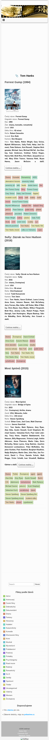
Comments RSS (23, 733)
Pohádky (9, 656)
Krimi (8, 639)
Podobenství (11, 649)
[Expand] (3, 20)
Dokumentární (11, 610)
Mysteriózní (10, 646)
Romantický (10, 670)
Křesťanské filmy (12, 635)
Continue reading (13, 168)
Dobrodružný (11, 607)
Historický (10, 621)
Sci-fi (8, 674)
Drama (8, 614)
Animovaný (10, 600)
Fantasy (9, 617)
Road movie (10, 663)
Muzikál (9, 642)
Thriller (8, 685)
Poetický (9, 653)
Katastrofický (11, 628)
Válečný (9, 692)
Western (9, 695)
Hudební (9, 624)
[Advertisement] (24, 47)
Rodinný (9, 667)
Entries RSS (23, 731)
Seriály (8, 678)
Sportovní (9, 681)
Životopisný (10, 699)
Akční (8, 596)
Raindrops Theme (24, 735)
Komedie (9, 632)
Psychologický (11, 660)
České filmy (10, 603)
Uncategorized (11, 688)
